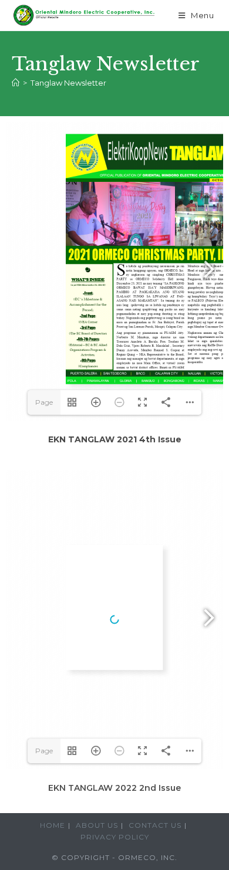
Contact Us (155, 825)
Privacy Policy (114, 836)
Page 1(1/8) (44, 406)
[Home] (15, 82)
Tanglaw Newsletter (68, 82)
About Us (97, 825)
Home (52, 825)
